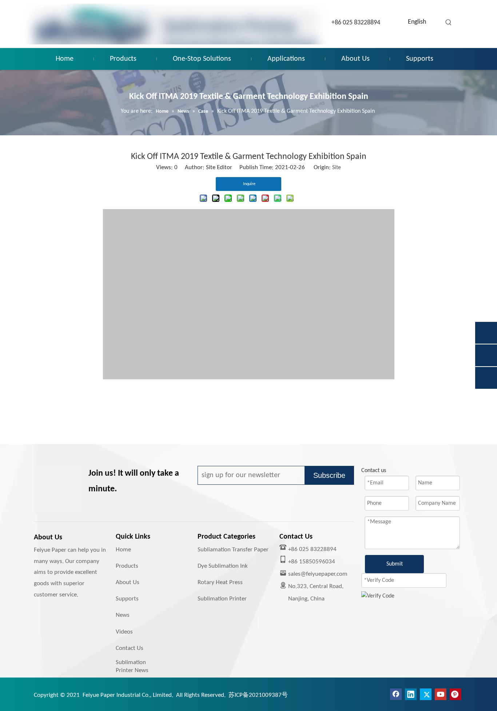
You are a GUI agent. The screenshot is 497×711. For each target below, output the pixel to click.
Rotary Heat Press (220, 582)
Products (127, 566)
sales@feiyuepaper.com (317, 574)
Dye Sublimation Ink (223, 566)
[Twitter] (426, 694)
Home (123, 550)
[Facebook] (396, 694)
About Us (127, 582)
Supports (127, 599)
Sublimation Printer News (132, 666)
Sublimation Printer (222, 599)
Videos (124, 632)
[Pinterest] (455, 694)
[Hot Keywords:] (448, 22)
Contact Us (129, 648)
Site (336, 168)
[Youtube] (440, 694)
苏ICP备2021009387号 (258, 695)
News (123, 615)
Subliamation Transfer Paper (233, 550)
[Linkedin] (411, 694)
